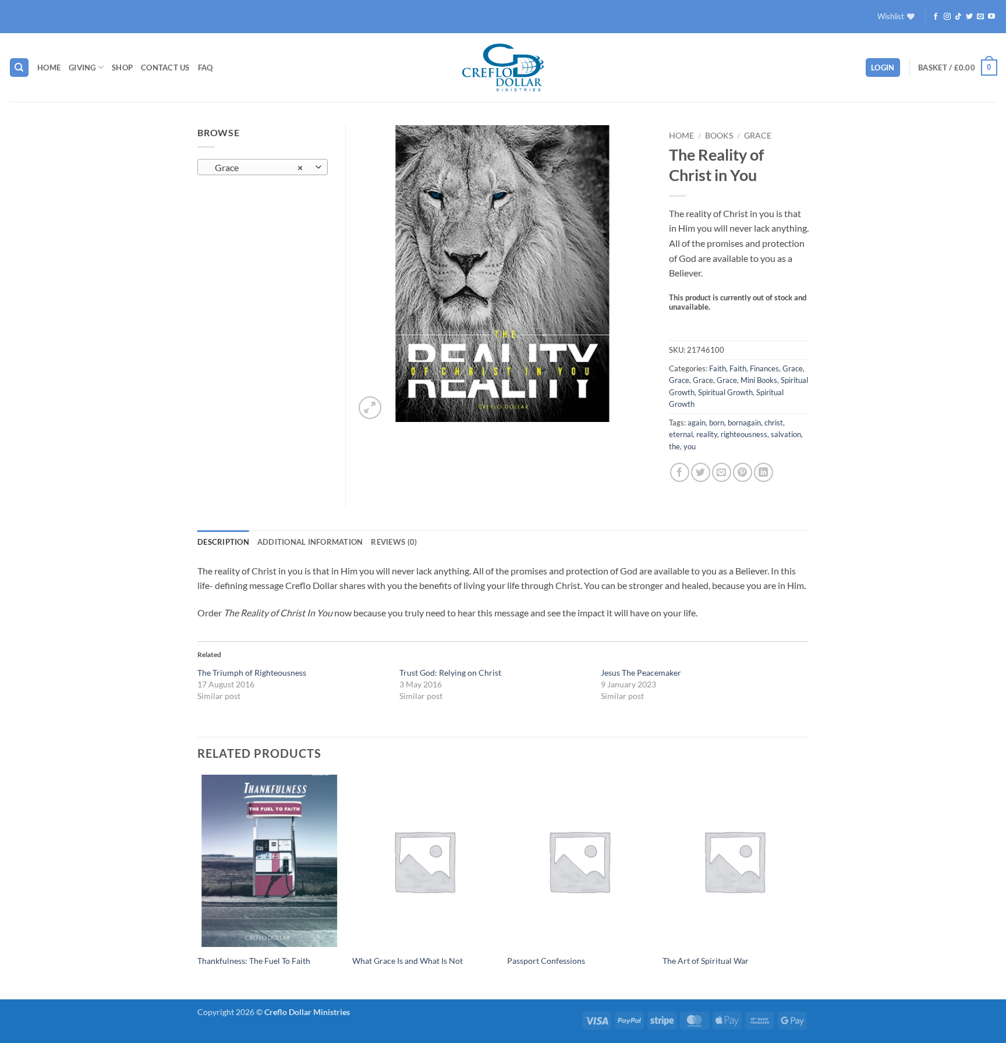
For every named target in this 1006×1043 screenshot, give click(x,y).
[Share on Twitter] (700, 472)
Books (719, 135)
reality (706, 434)
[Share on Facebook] (679, 472)
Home (49, 67)
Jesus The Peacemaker (641, 672)
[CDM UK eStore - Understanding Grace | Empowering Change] (503, 67)
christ (773, 422)
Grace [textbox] (256, 167)
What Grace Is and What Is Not (407, 961)
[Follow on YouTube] (991, 17)
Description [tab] (223, 542)
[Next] (805, 886)
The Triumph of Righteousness (251, 672)
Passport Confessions (546, 961)
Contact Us (165, 67)
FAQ (205, 67)
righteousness (744, 434)
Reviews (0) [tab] (394, 542)
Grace (757, 135)
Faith (717, 368)
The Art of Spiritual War (706, 961)
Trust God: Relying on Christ (450, 672)
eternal (681, 434)
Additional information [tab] (310, 542)
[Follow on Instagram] (947, 17)
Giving (82, 67)
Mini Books (759, 380)
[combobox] (262, 167)
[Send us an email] (980, 17)
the (674, 446)
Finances (764, 368)
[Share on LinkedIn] (763, 472)
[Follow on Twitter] (969, 17)
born (716, 422)
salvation (786, 434)
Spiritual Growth (725, 392)
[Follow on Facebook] (935, 17)
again (697, 422)
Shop (122, 67)
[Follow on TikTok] (958, 17)
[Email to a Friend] (721, 472)
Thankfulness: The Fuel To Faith (253, 961)
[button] (883, 67)
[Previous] (198, 886)
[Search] (19, 67)
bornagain (744, 422)
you (689, 446)
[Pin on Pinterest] (742, 472)
